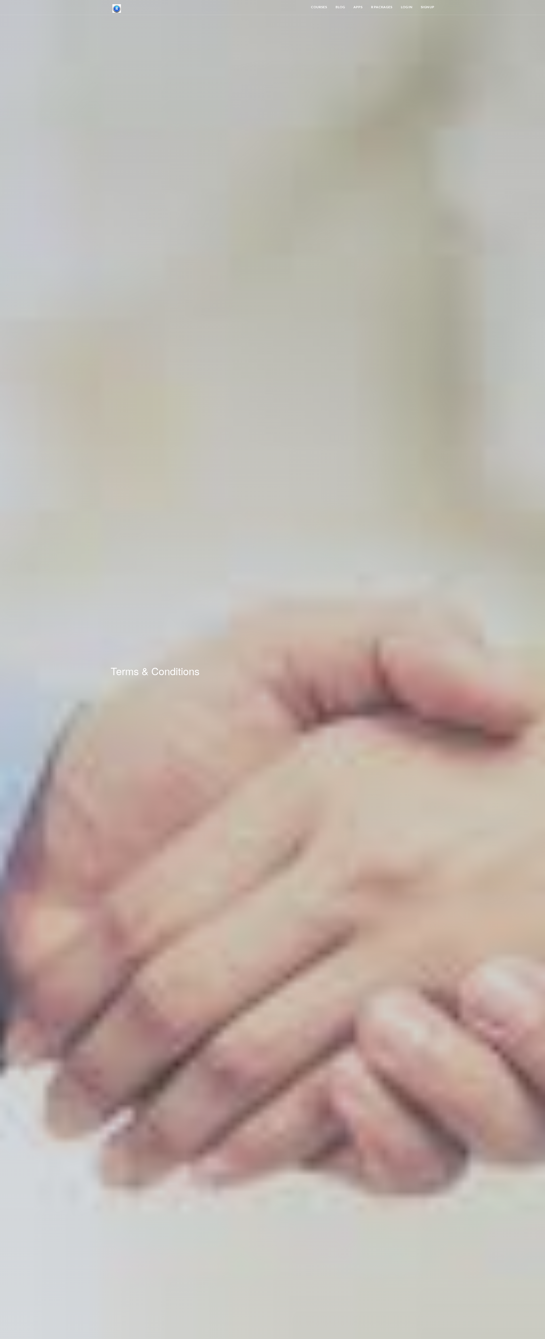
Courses (319, 7)
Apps (357, 7)
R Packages (381, 7)
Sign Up (427, 7)
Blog (340, 7)
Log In (406, 7)
